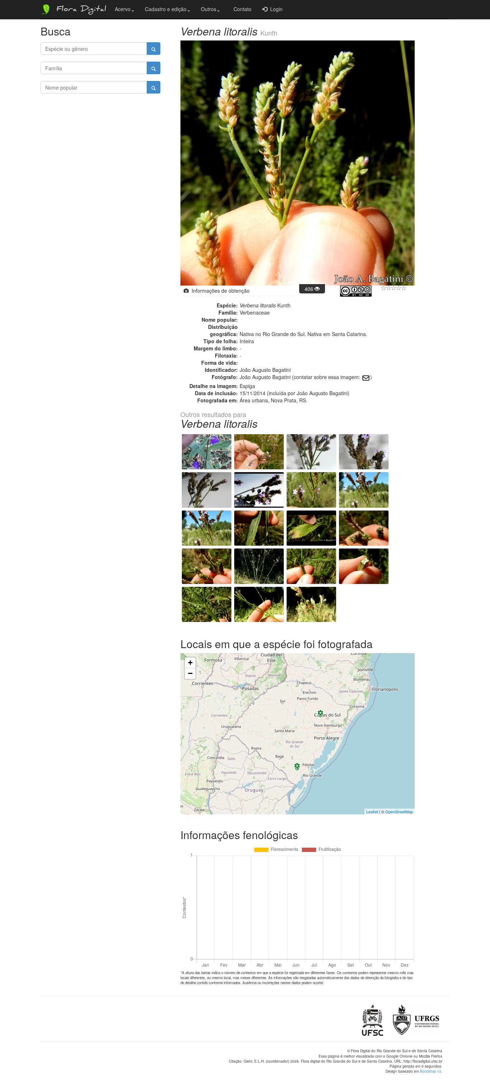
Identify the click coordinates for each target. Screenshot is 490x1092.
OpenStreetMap (399, 811)
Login (275, 9)
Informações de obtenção (219, 290)
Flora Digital (79, 10)
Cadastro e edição (166, 9)
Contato (241, 9)
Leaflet (372, 811)
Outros (208, 9)
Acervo (123, 9)
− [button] (190, 673)
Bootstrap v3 (430, 1071)
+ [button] (190, 662)
